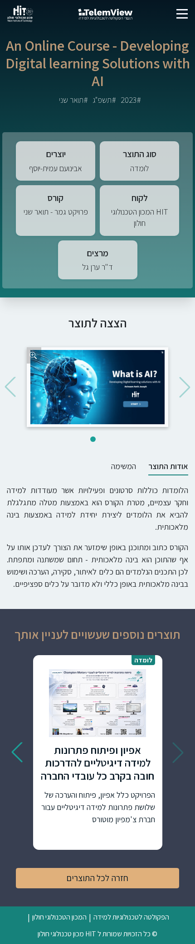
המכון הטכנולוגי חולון (59, 917)
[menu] (182, 14)
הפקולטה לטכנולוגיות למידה (131, 917)
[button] (184, 387)
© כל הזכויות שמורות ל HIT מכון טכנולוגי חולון (97, 934)
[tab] (168, 466)
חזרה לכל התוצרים (97, 878)
